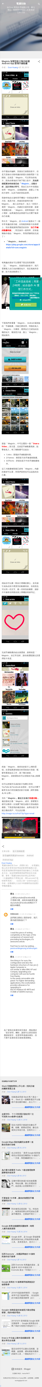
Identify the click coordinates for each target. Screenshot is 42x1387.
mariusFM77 (26, 1373)
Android (25, 221)
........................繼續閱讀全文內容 (26, 1107)
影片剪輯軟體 (18, 851)
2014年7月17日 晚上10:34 (23, 957)
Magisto (25, 183)
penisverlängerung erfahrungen (23, 948)
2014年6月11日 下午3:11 (22, 929)
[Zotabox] (0, 1386)
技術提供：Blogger (22, 1369)
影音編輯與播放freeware (13, 855)
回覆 (11, 909)
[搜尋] (39, 4)
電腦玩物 (21, 3)
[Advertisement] (21, 36)
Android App (8, 860)
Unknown (14, 914)
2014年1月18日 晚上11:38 (27, 914)
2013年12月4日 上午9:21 (22, 894)
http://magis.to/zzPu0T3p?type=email (18, 813)
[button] (39, 61)
